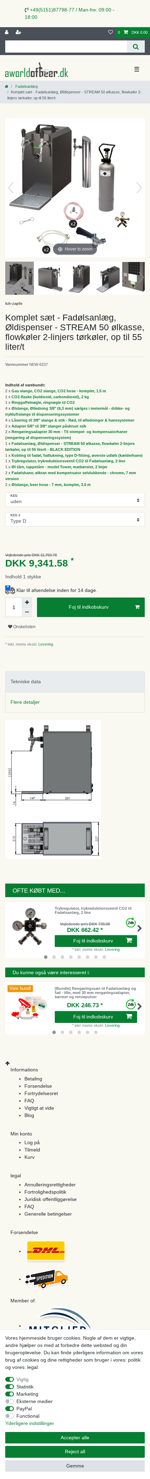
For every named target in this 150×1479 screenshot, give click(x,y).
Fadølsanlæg (26, 86)
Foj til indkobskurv (88, 607)
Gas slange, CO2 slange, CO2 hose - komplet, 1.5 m (59, 391)
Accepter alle (75, 1437)
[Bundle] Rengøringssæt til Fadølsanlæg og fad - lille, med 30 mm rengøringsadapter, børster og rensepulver (95, 992)
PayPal (24, 1408)
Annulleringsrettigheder (50, 1184)
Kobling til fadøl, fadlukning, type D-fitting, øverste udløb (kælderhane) (77, 455)
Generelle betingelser (48, 1214)
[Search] (136, 46)
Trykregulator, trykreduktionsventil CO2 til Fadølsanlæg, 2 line (68, 461)
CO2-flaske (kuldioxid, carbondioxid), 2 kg (50, 397)
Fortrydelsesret (41, 1093)
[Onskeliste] (110, 32)
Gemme (75, 1466)
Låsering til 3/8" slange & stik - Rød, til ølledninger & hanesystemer (73, 420)
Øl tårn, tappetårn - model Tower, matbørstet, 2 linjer (59, 467)
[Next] (139, 188)
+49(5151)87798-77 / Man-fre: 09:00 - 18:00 (69, 13)
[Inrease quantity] (27, 602)
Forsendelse (38, 1086)
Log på (32, 1142)
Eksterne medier (34, 1401)
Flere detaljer (25, 702)
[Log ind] (7, 32)
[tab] (75, 681)
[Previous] (10, 188)
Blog (29, 1115)
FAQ (29, 1100)
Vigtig (22, 1379)
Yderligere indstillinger (29, 1423)
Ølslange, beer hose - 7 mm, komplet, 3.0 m (51, 485)
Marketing (27, 1394)
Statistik (24, 1386)
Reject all (75, 1451)
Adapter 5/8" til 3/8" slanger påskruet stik (49, 426)
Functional (27, 1416)
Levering (45, 644)
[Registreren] (19, 32)
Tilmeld (32, 1150)
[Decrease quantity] (27, 612)
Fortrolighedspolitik (45, 1192)
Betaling (33, 1078)
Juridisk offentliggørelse (50, 1199)
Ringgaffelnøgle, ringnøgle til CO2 (43, 402)
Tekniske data (25, 681)
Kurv (29, 1157)
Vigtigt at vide (39, 1108)
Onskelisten (24, 626)
